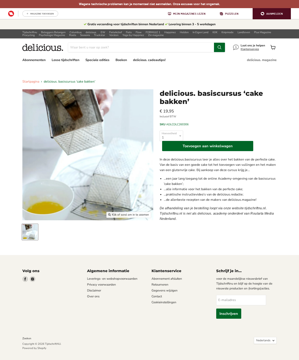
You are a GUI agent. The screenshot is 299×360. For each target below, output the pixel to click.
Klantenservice (250, 49)
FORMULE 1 (153, 32)
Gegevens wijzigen (165, 290)
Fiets (129, 32)
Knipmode (228, 32)
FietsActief (115, 32)
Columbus (76, 32)
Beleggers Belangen (53, 32)
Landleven (244, 32)
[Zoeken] (219, 47)
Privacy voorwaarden (101, 285)
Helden (184, 32)
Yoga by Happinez (133, 35)
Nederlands (263, 340)
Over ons (93, 296)
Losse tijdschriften (65, 60)
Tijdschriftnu (29, 32)
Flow (139, 32)
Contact (157, 296)
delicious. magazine (262, 60)
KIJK (215, 32)
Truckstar (99, 35)
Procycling (28, 35)
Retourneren (160, 285)
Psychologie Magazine (52, 35)
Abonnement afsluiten (167, 279)
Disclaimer (94, 290)
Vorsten (113, 35)
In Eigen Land (200, 32)
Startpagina (30, 81)
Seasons (85, 35)
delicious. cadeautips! (149, 60)
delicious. (91, 32)
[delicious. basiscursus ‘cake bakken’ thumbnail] (30, 232)
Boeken (121, 60)
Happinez (170, 32)
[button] (272, 13)
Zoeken (26, 338)
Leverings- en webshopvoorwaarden (112, 279)
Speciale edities (97, 60)
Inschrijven (228, 313)
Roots (72, 35)
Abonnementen (34, 60)
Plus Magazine (262, 32)
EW (103, 32)
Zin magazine (156, 35)
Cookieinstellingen (164, 302)
